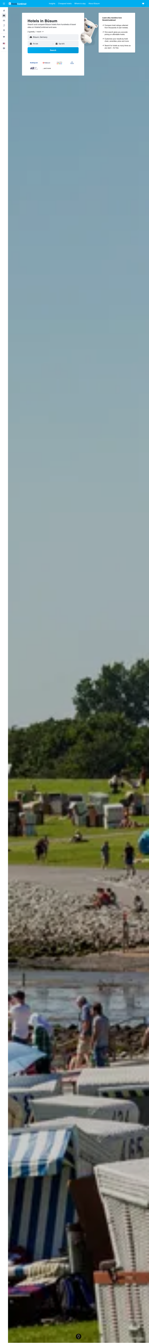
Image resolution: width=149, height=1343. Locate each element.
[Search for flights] (4, 10)
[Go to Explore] (4, 30)
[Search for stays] (4, 15)
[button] (4, 3)
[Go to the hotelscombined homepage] (17, 3)
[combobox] (36, 31)
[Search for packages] (4, 25)
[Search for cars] (4, 20)
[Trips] (4, 37)
